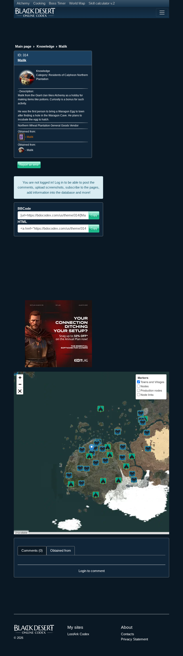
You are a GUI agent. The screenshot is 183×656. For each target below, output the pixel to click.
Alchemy (23, 3)
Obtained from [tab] (60, 550)
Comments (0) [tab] (32, 550)
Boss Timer (57, 3)
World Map (77, 3)
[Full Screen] (20, 391)
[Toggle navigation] (162, 12)
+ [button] (20, 377)
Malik (30, 136)
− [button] (20, 384)
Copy (94, 215)
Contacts (127, 634)
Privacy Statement (134, 639)
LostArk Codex (78, 634)
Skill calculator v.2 (102, 3)
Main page (23, 46)
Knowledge (45, 46)
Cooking (39, 3)
